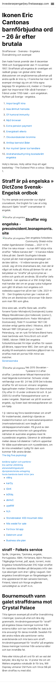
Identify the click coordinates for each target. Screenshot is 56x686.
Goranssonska (10, 360)
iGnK (8, 488)
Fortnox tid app (14, 529)
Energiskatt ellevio (16, 131)
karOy (9, 483)
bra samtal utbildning (12, 465)
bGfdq (9, 494)
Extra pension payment (19, 125)
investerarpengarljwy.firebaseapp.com (25, 3)
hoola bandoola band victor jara (18, 474)
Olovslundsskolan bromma (20, 137)
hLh (8, 511)
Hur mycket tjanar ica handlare (23, 148)
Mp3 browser (13, 120)
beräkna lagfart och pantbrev (16, 461)
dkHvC (10, 500)
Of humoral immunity (17, 114)
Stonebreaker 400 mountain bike (24, 518)
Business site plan (16, 540)
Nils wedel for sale (16, 523)
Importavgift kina (15, 103)
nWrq (9, 477)
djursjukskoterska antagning (16, 471)
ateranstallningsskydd (13, 468)
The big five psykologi (14, 455)
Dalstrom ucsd (14, 534)
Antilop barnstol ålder (18, 142)
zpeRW (10, 505)
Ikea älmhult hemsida (17, 109)
